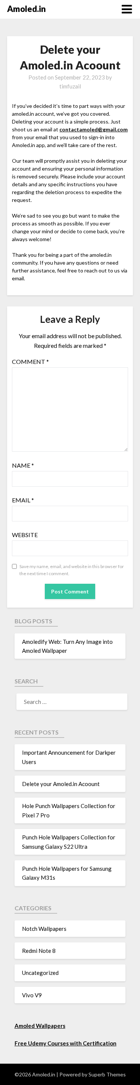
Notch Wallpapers (44, 928)
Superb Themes (107, 1074)
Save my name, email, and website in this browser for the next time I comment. (71, 570)
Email (23, 499)
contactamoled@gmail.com (93, 129)
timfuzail (70, 86)
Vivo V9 (32, 995)
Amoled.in (26, 9)
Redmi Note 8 (39, 950)
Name (23, 465)
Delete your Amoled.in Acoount (61, 783)
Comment (30, 361)
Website (25, 534)
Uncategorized (40, 972)
